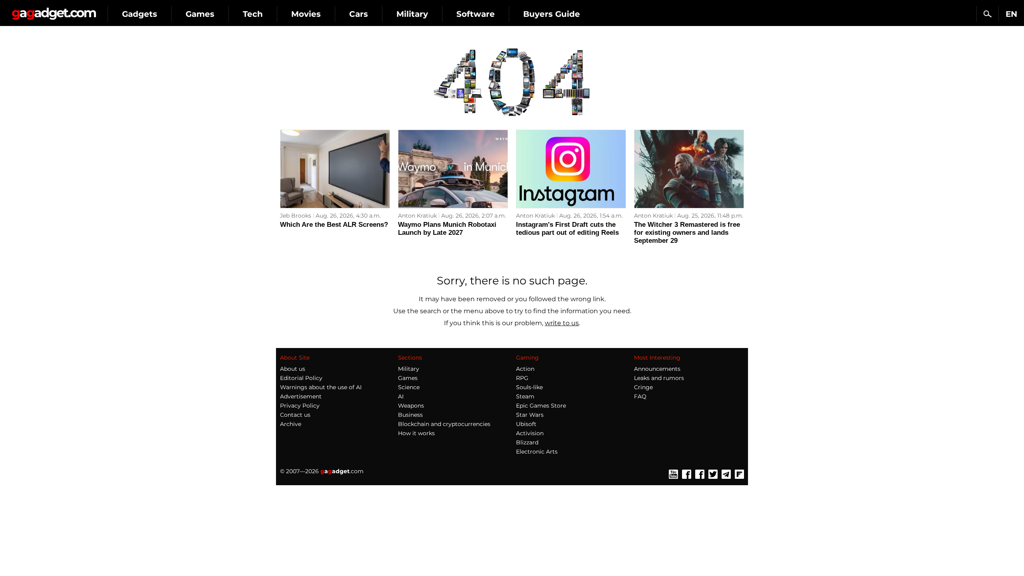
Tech (253, 14)
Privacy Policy (300, 405)
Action (525, 368)
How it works (416, 433)
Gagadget (54, 10)
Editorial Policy (301, 378)
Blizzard (527, 442)
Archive (290, 424)
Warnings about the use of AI (321, 387)
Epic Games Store (541, 405)
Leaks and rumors (659, 378)
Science (409, 387)
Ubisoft (526, 424)
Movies (306, 14)
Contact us (295, 414)
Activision (530, 433)
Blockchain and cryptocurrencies (444, 424)
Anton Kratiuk (417, 215)
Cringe (643, 387)
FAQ (640, 396)
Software (475, 14)
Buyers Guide (551, 14)
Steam (525, 396)
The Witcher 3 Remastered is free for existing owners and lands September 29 (687, 232)
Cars (358, 14)
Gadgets (139, 14)
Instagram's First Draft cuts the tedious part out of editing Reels (567, 228)
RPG (522, 378)
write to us (562, 323)
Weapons (411, 405)
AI (401, 396)
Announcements (657, 368)
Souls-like (529, 387)
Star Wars (530, 414)
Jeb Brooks (295, 215)
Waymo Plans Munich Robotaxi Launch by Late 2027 (447, 228)
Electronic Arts (537, 451)
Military (412, 14)
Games (200, 14)
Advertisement (301, 396)
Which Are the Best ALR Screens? (334, 224)
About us (292, 368)
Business (410, 414)
